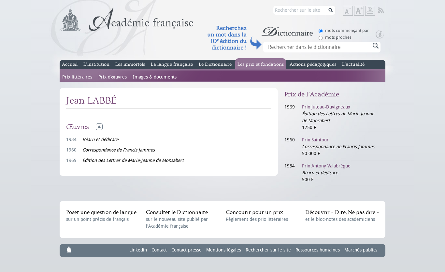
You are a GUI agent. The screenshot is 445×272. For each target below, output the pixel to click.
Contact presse (186, 250)
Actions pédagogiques (313, 64)
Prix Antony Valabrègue (326, 166)
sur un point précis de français (101, 215)
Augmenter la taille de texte (363, 11)
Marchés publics (360, 250)
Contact (159, 250)
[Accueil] (127, 18)
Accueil (70, 64)
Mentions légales (223, 250)
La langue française (172, 64)
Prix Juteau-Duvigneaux (326, 107)
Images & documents (155, 77)
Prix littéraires (77, 77)
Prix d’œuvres (112, 77)
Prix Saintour (315, 140)
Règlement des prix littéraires (257, 215)
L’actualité (353, 64)
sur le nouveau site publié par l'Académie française (177, 219)
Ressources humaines (317, 250)
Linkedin (138, 250)
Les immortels (130, 64)
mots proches (338, 37)
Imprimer (370, 11)
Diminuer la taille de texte (352, 11)
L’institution (96, 64)
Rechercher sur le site (268, 250)
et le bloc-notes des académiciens (342, 215)
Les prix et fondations (260, 64)
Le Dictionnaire (215, 64)
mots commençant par (347, 30)
